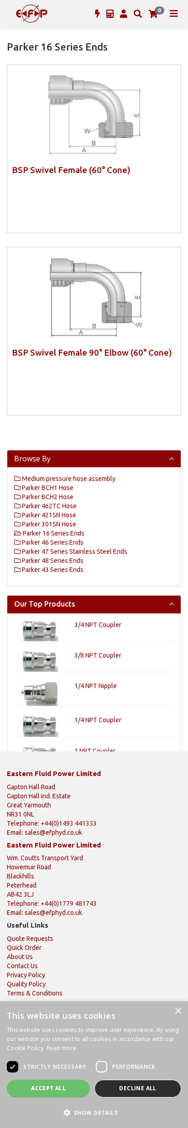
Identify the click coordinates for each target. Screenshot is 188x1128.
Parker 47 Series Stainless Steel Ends (74, 551)
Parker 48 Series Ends (52, 560)
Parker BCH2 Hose (47, 496)
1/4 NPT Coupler (97, 720)
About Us (20, 956)
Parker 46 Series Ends (52, 542)
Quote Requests (30, 938)
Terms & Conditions (35, 993)
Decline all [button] (137, 1088)
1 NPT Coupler (94, 751)
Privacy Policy (26, 975)
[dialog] (94, 1064)
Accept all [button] (48, 1088)
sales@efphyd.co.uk (53, 832)
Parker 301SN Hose (48, 524)
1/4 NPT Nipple (95, 685)
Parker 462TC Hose (49, 506)
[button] (94, 1112)
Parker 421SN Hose (48, 515)
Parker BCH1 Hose (47, 487)
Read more (62, 1048)
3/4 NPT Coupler (97, 624)
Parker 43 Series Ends (52, 569)
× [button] (177, 1011)
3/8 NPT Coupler (97, 655)
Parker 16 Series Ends (52, 533)
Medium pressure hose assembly (68, 478)
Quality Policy (26, 984)
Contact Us (22, 966)
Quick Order (24, 947)
